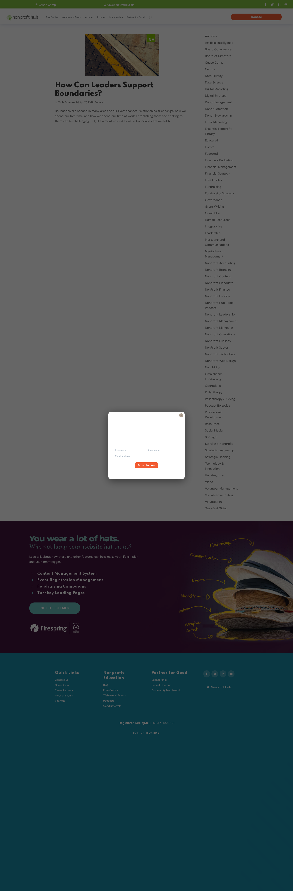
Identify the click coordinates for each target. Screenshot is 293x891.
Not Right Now (146, 471)
